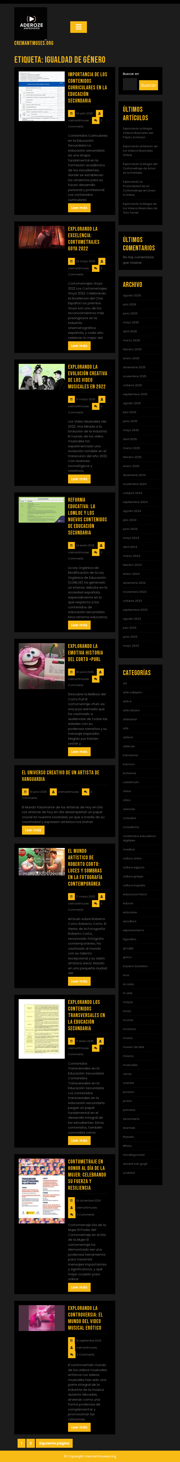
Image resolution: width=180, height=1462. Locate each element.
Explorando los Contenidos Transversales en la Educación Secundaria (86, 1015)
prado (127, 1101)
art (125, 683)
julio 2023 (129, 628)
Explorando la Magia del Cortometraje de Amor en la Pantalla (140, 168)
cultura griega (133, 876)
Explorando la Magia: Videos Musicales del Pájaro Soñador (138, 132)
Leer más (79, 207)
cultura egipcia (133, 867)
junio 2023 (130, 637)
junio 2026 (130, 313)
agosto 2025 (132, 403)
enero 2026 (131, 358)
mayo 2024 (131, 538)
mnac (127, 1011)
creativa (129, 849)
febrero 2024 (132, 565)
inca (126, 975)
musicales (130, 1065)
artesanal (130, 719)
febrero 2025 (132, 457)
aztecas (129, 746)
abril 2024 (130, 547)
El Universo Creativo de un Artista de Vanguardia (60, 776)
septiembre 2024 (135, 502)
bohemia (129, 773)
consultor (129, 818)
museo (128, 1038)
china (127, 791)
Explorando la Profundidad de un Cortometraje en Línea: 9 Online (139, 188)
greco (127, 957)
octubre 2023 (132, 601)
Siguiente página (54, 1443)
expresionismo (133, 930)
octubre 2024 (132, 493)
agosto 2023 (132, 619)
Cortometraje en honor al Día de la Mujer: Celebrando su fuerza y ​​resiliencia (87, 1174)
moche (128, 1020)
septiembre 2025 (135, 394)
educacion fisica (135, 894)
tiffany (127, 1146)
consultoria (131, 827)
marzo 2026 (131, 340)
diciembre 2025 (134, 367)
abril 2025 (130, 439)
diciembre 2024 (134, 475)
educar (128, 903)
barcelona (130, 755)
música (128, 1056)
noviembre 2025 (134, 376)
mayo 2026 (131, 322)
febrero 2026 (132, 349)
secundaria (131, 1119)
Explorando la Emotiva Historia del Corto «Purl (85, 653)
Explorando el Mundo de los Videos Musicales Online (140, 150)
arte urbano (131, 710)
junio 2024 (130, 529)
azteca (128, 737)
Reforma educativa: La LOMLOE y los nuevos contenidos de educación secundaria (87, 516)
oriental (128, 1083)
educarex (130, 912)
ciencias (129, 809)
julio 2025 (129, 412)
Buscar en (131, 73)
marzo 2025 (131, 448)
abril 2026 (130, 331)
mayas (128, 1002)
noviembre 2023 (134, 592)
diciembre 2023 (134, 583)
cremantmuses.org (34, 43)
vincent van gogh (135, 1164)
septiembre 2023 (135, 610)
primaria (129, 1110)
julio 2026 (129, 304)
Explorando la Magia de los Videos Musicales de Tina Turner (140, 208)
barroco (129, 764)
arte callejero (132, 692)
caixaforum (131, 782)
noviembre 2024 (135, 484)
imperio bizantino (135, 966)
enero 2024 (131, 574)
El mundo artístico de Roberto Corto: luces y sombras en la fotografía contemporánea (85, 867)
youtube (129, 1173)
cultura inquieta (134, 885)
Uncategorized (133, 1155)
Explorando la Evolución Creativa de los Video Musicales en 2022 (87, 377)
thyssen (128, 1137)
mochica (129, 1029)
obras (127, 1074)
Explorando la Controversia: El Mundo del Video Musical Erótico (85, 1318)
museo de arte (133, 1047)
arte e (127, 701)
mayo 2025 (131, 430)
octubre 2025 (132, 385)
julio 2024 (130, 520)
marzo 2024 (131, 556)
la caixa (128, 984)
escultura (129, 921)
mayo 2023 (131, 646)
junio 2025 (130, 421)
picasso (128, 1092)
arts (125, 728)
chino (127, 800)
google (128, 948)
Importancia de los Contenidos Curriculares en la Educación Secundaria (87, 87)
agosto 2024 (132, 511)
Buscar (148, 85)
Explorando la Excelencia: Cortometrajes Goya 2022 (84, 239)
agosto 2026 (132, 295)
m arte (127, 993)
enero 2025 (131, 466)
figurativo (129, 939)
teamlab (129, 1128)
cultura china (132, 858)
